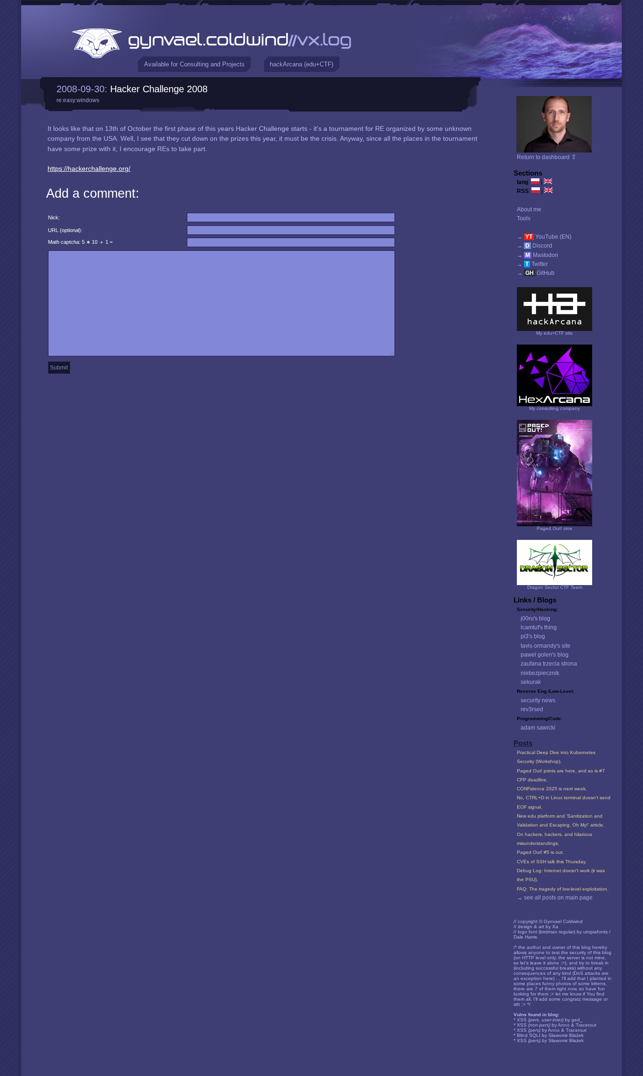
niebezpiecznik (540, 673)
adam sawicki (538, 727)
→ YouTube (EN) (544, 236)
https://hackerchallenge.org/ (89, 168)
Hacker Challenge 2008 (159, 89)
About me (529, 209)
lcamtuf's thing (539, 627)
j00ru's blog (535, 618)
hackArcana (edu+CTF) (301, 64)
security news (538, 700)
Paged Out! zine (554, 528)
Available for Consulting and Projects (194, 64)
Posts (523, 743)
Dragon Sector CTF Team (554, 587)
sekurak (531, 682)
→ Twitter (532, 264)
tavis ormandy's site (546, 645)
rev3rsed (532, 709)
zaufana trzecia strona (549, 663)
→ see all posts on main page (555, 897)
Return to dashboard (547, 157)
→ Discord (534, 245)
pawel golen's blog (545, 654)
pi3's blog (533, 636)
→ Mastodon (537, 255)
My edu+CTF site (554, 333)
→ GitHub (536, 273)
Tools (523, 218)
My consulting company (554, 408)
